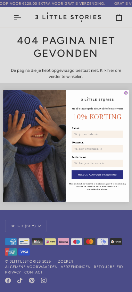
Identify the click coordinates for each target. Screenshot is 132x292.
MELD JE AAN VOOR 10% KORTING (97, 174)
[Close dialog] (126, 92)
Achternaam (79, 157)
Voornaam (78, 142)
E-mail (75, 128)
